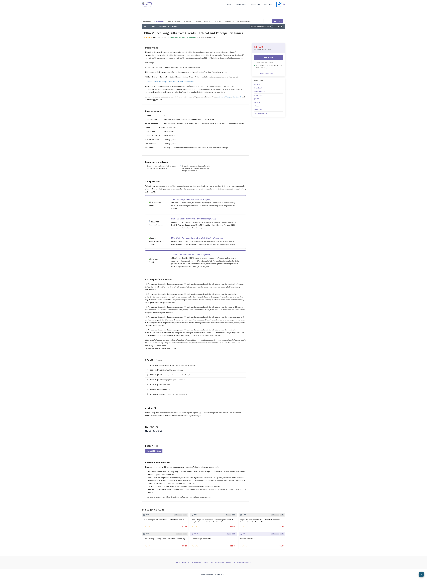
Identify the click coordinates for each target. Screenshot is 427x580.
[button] (284, 4)
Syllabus (198, 21)
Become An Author (244, 562)
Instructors (217, 21)
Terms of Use (208, 562)
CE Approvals (255, 4)
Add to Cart (278, 21)
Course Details (159, 21)
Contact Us (237, 97)
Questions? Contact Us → (268, 74)
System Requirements (244, 21)
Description (147, 21)
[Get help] (421, 574)
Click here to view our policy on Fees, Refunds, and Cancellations (169, 81)
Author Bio (207, 21)
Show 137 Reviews (154, 451)
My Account (268, 4)
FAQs (178, 562)
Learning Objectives (173, 21)
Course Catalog (241, 4)
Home (229, 4)
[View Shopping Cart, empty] (278, 4)
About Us (185, 562)
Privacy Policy (195, 562)
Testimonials (219, 562)
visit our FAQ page (224, 97)
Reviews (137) (229, 21)
